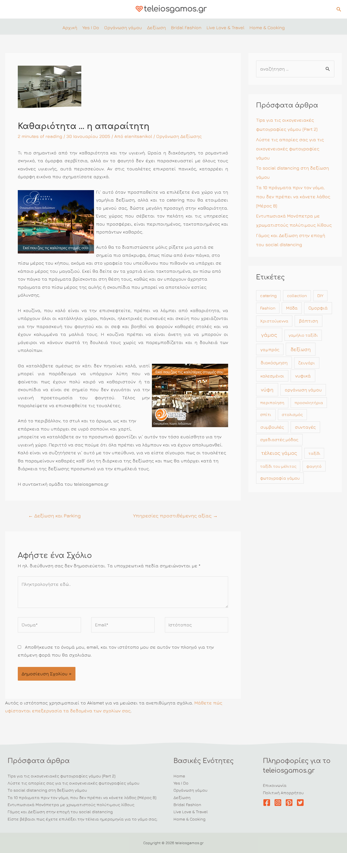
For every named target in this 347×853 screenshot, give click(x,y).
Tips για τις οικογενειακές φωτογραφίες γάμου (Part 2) (61, 775)
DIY (320, 295)
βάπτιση (308, 320)
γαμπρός (269, 349)
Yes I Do (181, 783)
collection (297, 295)
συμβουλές (272, 427)
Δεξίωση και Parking (54, 515)
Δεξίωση (182, 797)
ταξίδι (314, 453)
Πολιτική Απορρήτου (283, 792)
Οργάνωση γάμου (191, 790)
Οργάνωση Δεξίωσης (179, 136)
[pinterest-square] (290, 802)
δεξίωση (301, 349)
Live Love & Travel (191, 811)
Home (179, 775)
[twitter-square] (301, 802)
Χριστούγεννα (274, 320)
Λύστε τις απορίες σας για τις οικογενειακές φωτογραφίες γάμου (290, 148)
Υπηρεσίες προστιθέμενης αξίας (175, 515)
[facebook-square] (268, 802)
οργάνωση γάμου (303, 389)
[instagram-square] (279, 802)
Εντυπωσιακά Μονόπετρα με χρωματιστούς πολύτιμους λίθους (71, 804)
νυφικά (303, 375)
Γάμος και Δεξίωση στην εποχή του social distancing (60, 811)
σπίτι (265, 414)
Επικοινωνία (275, 785)
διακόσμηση (274, 362)
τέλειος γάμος (279, 453)
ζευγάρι (306, 362)
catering (268, 295)
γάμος (269, 335)
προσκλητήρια (308, 402)
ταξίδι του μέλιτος (278, 466)
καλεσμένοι (272, 375)
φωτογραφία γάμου (280, 478)
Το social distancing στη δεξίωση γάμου (47, 790)
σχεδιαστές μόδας (279, 439)
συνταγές (305, 427)
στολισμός (292, 414)
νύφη (267, 389)
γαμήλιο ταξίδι (303, 335)
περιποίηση (272, 402)
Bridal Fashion (187, 804)
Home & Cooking (190, 819)
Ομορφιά (318, 308)
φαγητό (314, 466)
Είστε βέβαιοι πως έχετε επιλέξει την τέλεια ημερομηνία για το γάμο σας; (82, 819)
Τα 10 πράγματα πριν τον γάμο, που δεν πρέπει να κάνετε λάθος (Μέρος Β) (293, 196)
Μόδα (292, 308)
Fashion (267, 308)
